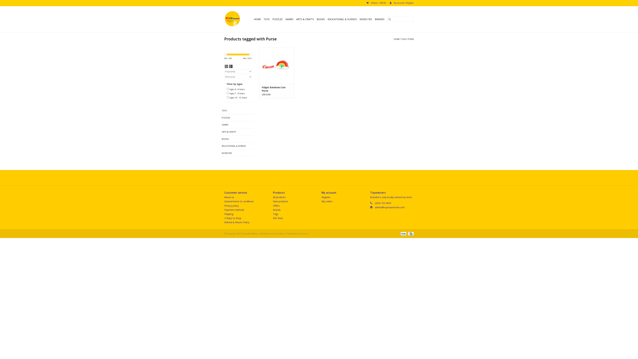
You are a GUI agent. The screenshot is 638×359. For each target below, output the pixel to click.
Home (257, 19)
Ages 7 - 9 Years (237, 93)
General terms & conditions (239, 201)
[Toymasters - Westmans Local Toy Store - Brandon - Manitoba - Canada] (233, 19)
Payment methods (234, 209)
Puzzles (277, 19)
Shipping (228, 214)
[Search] (389, 19)
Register (325, 197)
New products (280, 201)
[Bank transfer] (403, 233)
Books (321, 19)
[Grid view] (226, 66)
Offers (276, 205)
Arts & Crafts (305, 19)
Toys (267, 19)
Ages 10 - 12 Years (238, 97)
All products (279, 197)
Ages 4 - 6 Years (237, 89)
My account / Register (403, 2)
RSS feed (278, 218)
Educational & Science (342, 19)
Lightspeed (303, 233)
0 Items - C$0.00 (378, 2)
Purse (411, 39)
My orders (326, 201)
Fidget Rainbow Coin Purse (274, 89)
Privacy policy (231, 205)
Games (289, 19)
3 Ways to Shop (232, 218)
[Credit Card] (410, 233)
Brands (379, 19)
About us (229, 197)
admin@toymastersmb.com (390, 207)
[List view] (231, 66)
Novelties (366, 19)
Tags (403, 39)
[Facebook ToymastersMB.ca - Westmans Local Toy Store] (316, 177)
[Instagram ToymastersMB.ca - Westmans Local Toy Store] (322, 177)
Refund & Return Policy (236, 222)
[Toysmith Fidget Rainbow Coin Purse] (276, 65)
